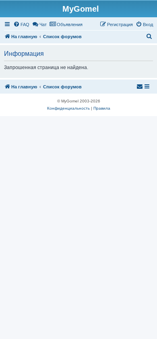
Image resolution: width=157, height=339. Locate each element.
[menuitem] (21, 24)
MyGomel (80, 8)
